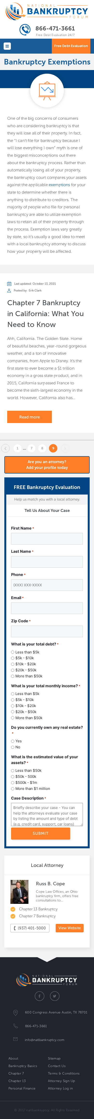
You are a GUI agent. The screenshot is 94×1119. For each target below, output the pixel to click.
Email (17, 597)
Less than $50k (28, 770)
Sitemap (54, 1058)
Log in (68, 1088)
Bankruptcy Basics (22, 1066)
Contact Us (57, 1066)
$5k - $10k (24, 658)
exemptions (59, 184)
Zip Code (21, 620)
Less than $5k (27, 652)
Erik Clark (35, 290)
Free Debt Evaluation (71, 46)
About (13, 1058)
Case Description (28, 798)
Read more (29, 417)
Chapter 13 (17, 1081)
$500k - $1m (26, 782)
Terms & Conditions (64, 1073)
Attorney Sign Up (61, 1081)
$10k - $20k (25, 664)
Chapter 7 (16, 1073)
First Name (22, 528)
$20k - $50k (25, 670)
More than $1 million (32, 788)
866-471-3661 (55, 28)
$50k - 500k (25, 776)
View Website (70, 928)
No (17, 747)
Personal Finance (22, 1088)
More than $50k (28, 676)
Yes (18, 741)
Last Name (22, 551)
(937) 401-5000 (32, 928)
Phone (18, 574)
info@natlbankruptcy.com (44, 1040)
